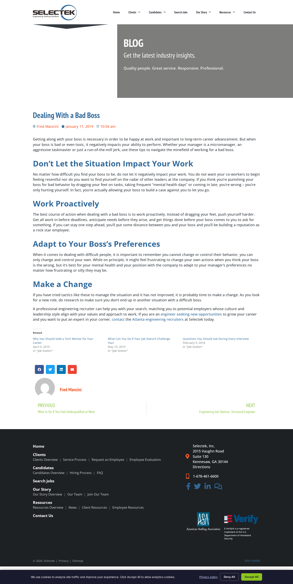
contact (118, 319)
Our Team (74, 494)
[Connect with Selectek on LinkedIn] (207, 487)
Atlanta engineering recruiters (158, 319)
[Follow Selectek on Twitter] (197, 487)
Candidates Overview (48, 473)
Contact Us (250, 12)
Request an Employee (108, 459)
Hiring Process (81, 473)
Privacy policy (208, 577)
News (73, 507)
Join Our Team (98, 494)
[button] (39, 369)
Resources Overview (48, 507)
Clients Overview (45, 459)
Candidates (155, 12)
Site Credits (252, 560)
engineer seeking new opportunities (191, 314)
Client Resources (94, 507)
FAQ (100, 473)
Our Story (201, 12)
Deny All (229, 576)
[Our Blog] (218, 487)
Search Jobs (181, 12)
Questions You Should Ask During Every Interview (216, 339)
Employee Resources (128, 507)
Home (116, 12)
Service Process (75, 459)
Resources (225, 12)
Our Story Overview (47, 494)
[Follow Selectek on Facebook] (188, 487)
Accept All (252, 576)
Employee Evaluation (145, 459)
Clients (132, 12)
